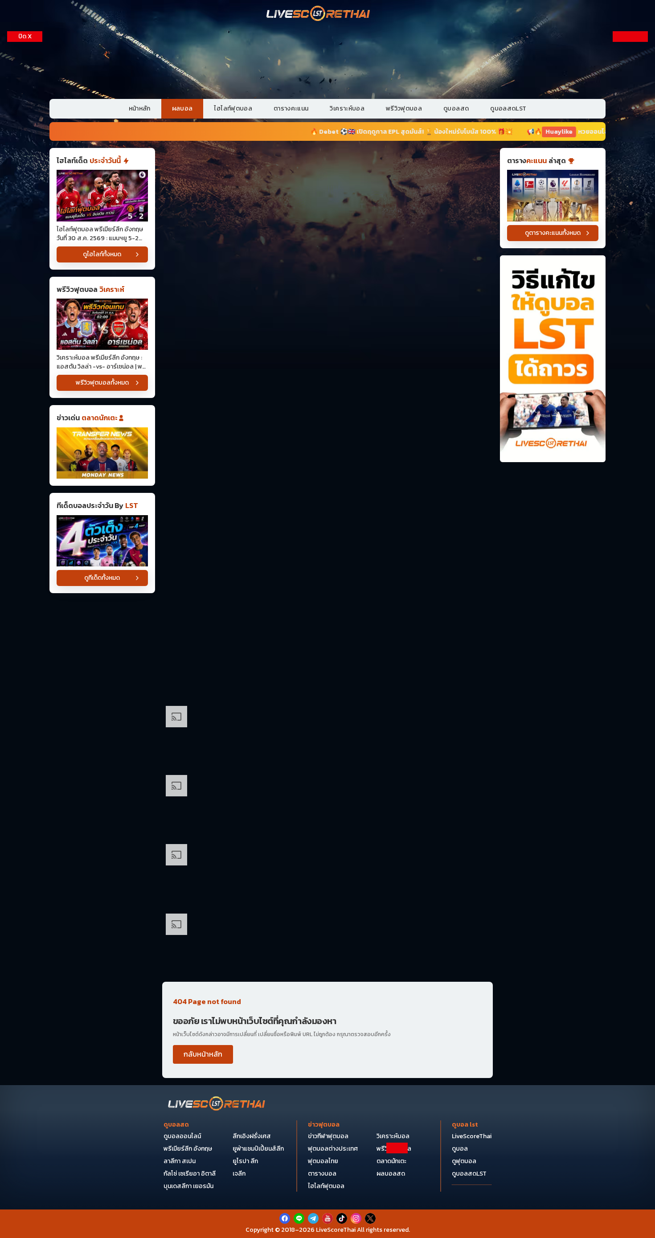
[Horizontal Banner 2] (327, 250)
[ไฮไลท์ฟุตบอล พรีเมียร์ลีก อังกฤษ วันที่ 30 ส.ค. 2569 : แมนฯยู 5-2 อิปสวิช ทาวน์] (102, 195)
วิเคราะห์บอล (347, 108)
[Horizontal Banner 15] (327, 804)
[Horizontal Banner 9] (327, 597)
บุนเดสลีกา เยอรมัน (188, 1186)
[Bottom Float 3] (327, 1187)
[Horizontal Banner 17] (327, 943)
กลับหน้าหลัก (203, 1054)
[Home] (319, 14)
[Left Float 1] (24, 102)
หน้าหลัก (140, 108)
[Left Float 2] (24, 221)
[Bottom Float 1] (327, 1218)
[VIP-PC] (327, 62)
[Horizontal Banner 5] (327, 458)
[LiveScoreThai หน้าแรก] (217, 1104)
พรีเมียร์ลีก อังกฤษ (188, 1148)
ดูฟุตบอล (464, 1161)
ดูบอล (460, 1148)
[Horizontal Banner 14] (327, 735)
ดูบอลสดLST (508, 108)
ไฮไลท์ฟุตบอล (233, 108)
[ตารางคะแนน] (552, 195)
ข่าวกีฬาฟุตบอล (328, 1136)
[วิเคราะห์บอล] (102, 540)
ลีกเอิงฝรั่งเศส (252, 1136)
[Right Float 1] (630, 102)
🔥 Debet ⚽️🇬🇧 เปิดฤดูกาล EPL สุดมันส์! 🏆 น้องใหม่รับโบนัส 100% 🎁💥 (335, 131)
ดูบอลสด (456, 108)
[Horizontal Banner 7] (327, 527)
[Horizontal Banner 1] (327, 181)
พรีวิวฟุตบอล (404, 108)
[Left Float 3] (24, 340)
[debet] (327, 1165)
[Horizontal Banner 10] (327, 666)
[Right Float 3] (630, 340)
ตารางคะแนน (291, 108)
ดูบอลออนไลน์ (182, 1136)
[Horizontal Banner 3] (327, 320)
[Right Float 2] (630, 221)
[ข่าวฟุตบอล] (102, 453)
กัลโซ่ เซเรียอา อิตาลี (190, 1173)
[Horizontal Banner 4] (327, 389)
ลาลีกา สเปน (180, 1161)
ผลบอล (182, 108)
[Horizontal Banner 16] (327, 873)
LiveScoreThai (471, 1136)
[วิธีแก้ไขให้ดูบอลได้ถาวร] (553, 359)
